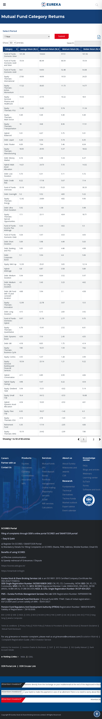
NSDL (21, 615)
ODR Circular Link (27, 666)
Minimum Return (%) (70, 49)
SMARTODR (29, 543)
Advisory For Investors (10, 647)
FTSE (87, 615)
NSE (8, 615)
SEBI (14, 615)
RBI (47, 615)
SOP (51, 647)
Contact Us (6, 467)
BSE (3, 615)
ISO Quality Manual (79, 647)
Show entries (13, 43)
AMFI (59, 615)
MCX (34, 615)
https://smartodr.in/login (12, 570)
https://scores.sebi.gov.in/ (13, 565)
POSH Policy (38, 625)
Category (8, 49)
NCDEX (41, 615)
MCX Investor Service (41, 639)
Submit (61, 36)
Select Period (10, 31)
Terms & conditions (9, 625)
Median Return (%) (90, 49)
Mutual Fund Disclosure (11, 629)
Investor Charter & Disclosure (34, 647)
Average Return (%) (28, 49)
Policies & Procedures (54, 625)
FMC (53, 615)
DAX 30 (80, 615)
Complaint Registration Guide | (16, 639)
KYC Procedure (62, 647)
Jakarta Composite (14, 618)
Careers (5, 458)
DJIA (73, 615)
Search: (70, 43)
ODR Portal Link (8, 666)
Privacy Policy (25, 625)
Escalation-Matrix (89, 636)
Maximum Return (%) (49, 49)
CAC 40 (66, 615)
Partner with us (8, 462)
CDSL (28, 615)
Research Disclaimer (89, 625)
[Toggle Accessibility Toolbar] (97, 714)
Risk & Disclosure (72, 625)
